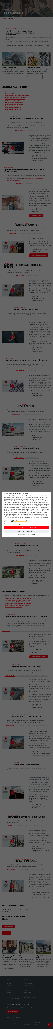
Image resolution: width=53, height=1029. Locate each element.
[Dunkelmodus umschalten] (48, 493)
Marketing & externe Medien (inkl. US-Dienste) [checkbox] (16, 524)
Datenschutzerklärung (39, 516)
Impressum (6, 517)
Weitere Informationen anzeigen (26, 534)
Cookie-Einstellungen (37, 517)
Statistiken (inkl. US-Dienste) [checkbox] (20, 520)
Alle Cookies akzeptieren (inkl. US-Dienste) (26, 528)
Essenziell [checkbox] (7, 520)
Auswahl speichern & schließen (26, 531)
